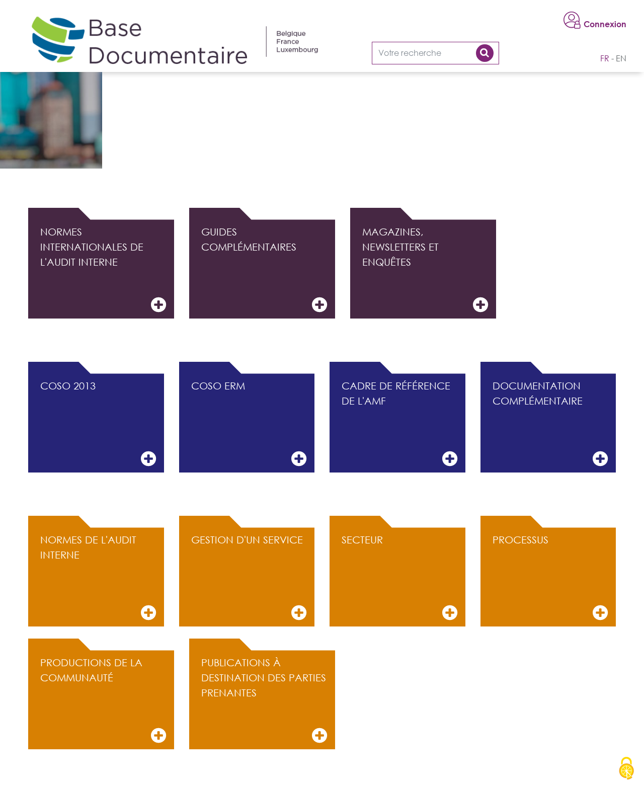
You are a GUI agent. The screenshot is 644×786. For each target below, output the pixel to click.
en (621, 58)
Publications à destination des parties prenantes (263, 677)
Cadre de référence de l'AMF (396, 393)
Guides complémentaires (248, 239)
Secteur (362, 539)
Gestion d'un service (247, 539)
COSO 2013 (68, 385)
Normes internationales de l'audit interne (91, 246)
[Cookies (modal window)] (626, 769)
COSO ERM (218, 385)
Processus (520, 539)
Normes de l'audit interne (88, 547)
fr (604, 58)
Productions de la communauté (91, 669)
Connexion (605, 24)
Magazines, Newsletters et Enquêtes (400, 246)
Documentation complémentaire (538, 393)
